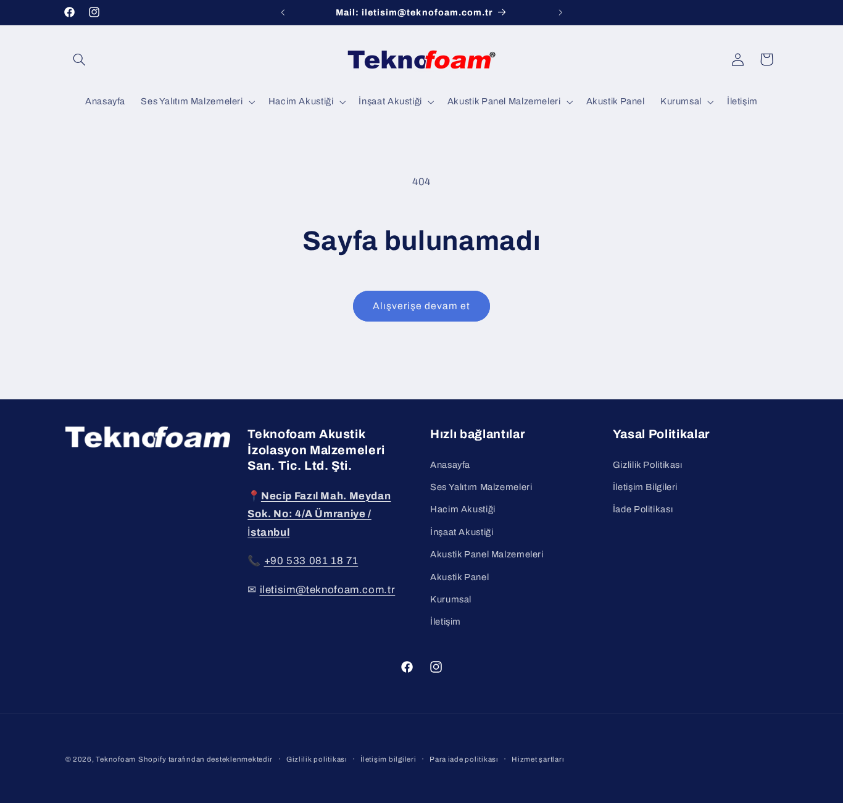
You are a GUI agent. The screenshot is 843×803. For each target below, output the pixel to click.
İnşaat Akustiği (461, 531)
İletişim (445, 621)
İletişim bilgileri (388, 759)
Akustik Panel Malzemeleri (487, 554)
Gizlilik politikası (316, 759)
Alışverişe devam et (422, 306)
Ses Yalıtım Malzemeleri (481, 486)
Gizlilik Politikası (648, 464)
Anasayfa (450, 464)
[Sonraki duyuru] (560, 12)
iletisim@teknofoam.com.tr (328, 589)
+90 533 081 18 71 (311, 560)
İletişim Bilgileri (645, 486)
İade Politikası (643, 509)
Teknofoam (116, 759)
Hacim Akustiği (463, 509)
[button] (79, 59)
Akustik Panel (459, 576)
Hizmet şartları (538, 759)
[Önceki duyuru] (282, 12)
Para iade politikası (464, 759)
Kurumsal (450, 599)
